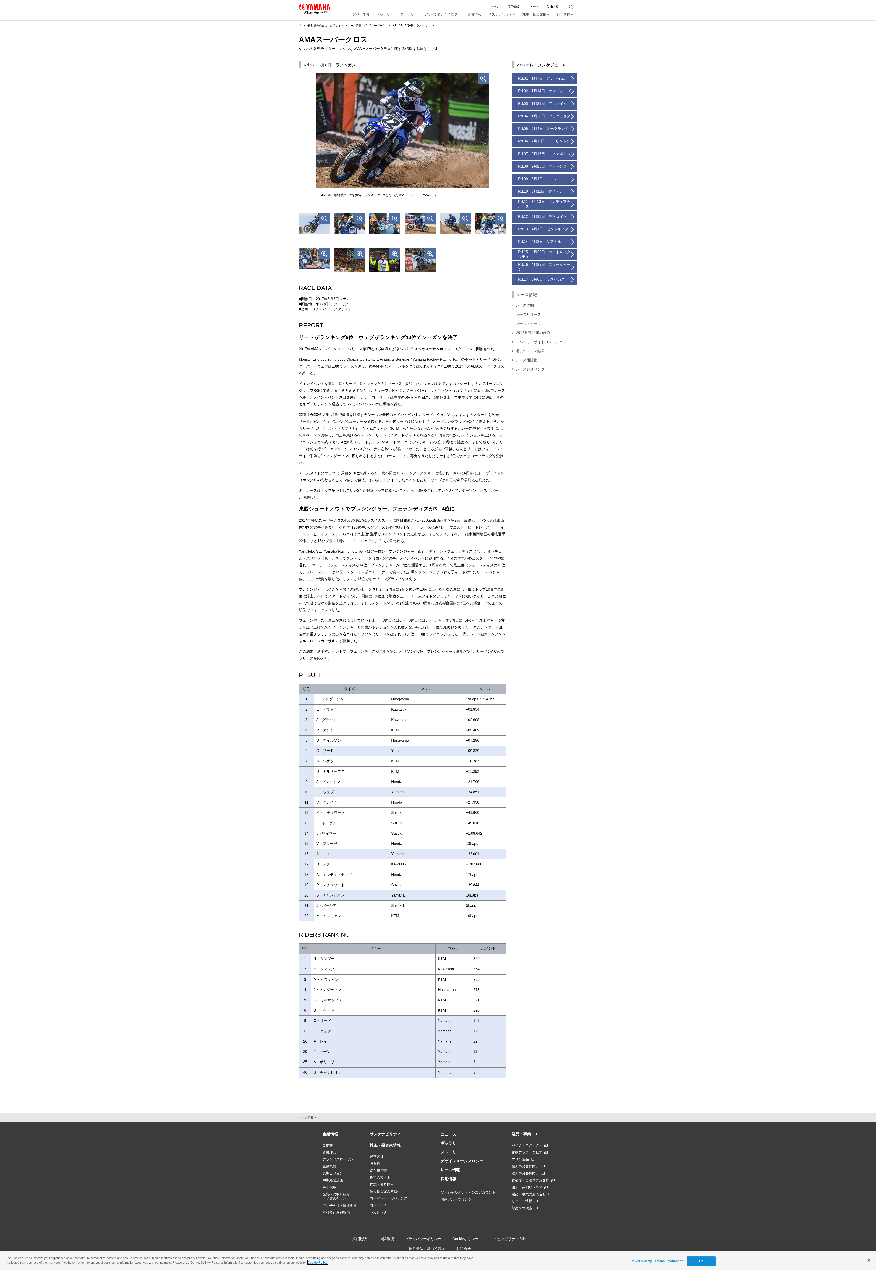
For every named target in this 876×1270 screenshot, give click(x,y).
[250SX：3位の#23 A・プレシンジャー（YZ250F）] (349, 260)
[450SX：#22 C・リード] (384, 224)
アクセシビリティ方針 (508, 1239)
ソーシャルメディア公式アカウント (468, 1192)
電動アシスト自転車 (527, 1152)
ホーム (495, 6)
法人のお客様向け (525, 1173)
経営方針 (376, 1156)
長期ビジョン (333, 1173)
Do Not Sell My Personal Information (657, 1261)
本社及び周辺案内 (336, 1212)
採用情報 (513, 6)
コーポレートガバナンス (388, 1198)
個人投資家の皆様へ (385, 1191)
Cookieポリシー (465, 1239)
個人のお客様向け (525, 1166)
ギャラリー (385, 14)
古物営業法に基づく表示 (425, 1249)
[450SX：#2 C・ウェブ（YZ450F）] (490, 224)
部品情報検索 (522, 1208)
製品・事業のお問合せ (529, 1194)
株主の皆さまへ (382, 1177)
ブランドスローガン (338, 1159)
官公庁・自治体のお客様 (530, 1180)
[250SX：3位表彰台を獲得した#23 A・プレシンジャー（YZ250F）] (384, 260)
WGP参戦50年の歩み (533, 333)
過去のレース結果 (530, 351)
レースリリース (528, 314)
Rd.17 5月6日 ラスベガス (412, 25)
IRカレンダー (380, 1212)
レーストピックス (530, 324)
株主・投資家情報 (536, 14)
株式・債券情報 (382, 1184)
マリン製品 (520, 1159)
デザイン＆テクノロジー (462, 1161)
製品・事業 (361, 14)
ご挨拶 (328, 1145)
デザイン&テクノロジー (442, 14)
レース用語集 (526, 360)
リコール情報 (522, 1201)
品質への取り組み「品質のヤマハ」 (336, 1196)
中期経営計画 (333, 1180)
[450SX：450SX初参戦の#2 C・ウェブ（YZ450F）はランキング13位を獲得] (455, 224)
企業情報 (474, 14)
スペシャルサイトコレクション (541, 342)
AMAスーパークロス (378, 25)
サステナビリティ (502, 14)
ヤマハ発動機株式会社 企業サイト (322, 25)
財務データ (378, 1205)
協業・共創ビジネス (527, 1187)
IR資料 (375, 1163)
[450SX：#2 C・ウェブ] (314, 260)
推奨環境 (386, 1239)
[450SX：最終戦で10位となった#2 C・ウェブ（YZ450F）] (420, 224)
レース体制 (525, 305)
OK (701, 1261)
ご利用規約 (359, 1239)
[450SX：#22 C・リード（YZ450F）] (314, 224)
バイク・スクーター (527, 1145)
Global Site (554, 6)
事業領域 (329, 1187)
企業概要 (329, 1166)
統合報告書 (378, 1170)
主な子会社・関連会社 (340, 1205)
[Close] (869, 1260)
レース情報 (565, 14)
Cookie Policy (317, 1262)
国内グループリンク (456, 1199)
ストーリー (408, 14)
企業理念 (329, 1152)
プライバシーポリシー (423, 1239)
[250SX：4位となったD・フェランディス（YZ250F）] (420, 260)
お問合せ (463, 1249)
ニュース (533, 6)
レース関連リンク (530, 369)
